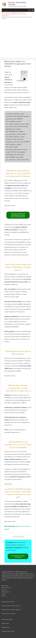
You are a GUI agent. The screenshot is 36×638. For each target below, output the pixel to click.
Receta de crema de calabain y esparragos (11, 609)
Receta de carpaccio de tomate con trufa (11, 605)
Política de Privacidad (6, 587)
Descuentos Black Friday (7, 619)
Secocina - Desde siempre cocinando (17, 3)
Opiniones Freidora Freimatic (8, 631)
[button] (29, 10)
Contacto (4, 593)
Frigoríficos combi (6, 627)
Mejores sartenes (5, 623)
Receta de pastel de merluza (8, 601)
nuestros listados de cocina (13, 451)
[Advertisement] (18, 39)
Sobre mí (4, 595)
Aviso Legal (4, 589)
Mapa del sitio (5, 585)
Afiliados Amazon (6, 591)
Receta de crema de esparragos (9, 613)
